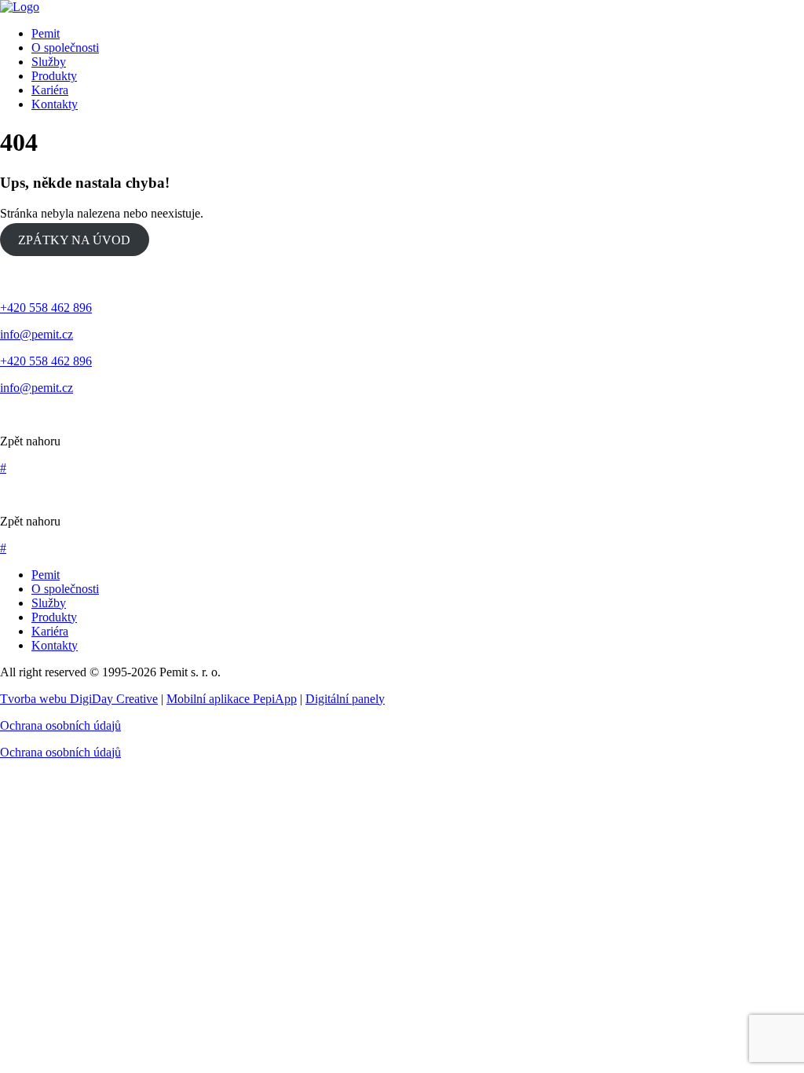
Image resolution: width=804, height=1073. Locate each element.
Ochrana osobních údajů (60, 725)
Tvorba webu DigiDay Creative (79, 698)
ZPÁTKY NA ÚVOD (74, 240)
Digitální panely (345, 698)
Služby (48, 603)
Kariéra (49, 631)
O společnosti (65, 588)
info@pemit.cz (36, 334)
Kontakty (54, 645)
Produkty (54, 617)
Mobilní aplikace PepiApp (231, 698)
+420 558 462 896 (46, 307)
